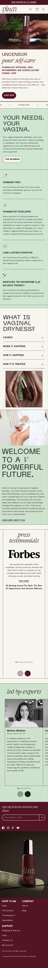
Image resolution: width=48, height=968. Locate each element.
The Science (12, 159)
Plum (4, 951)
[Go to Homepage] (13, 9)
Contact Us (7, 940)
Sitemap (33, 956)
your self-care (18, 60)
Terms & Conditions (21, 956)
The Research (8, 915)
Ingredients (7, 920)
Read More (24, 581)
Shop (4, 905)
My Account (7, 945)
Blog (24, 910)
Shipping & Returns (11, 930)
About (25, 905)
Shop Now (9, 95)
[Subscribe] (42, 817)
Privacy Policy (7, 956)
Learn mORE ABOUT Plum (13, 520)
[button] (30, 9)
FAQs (4, 935)
